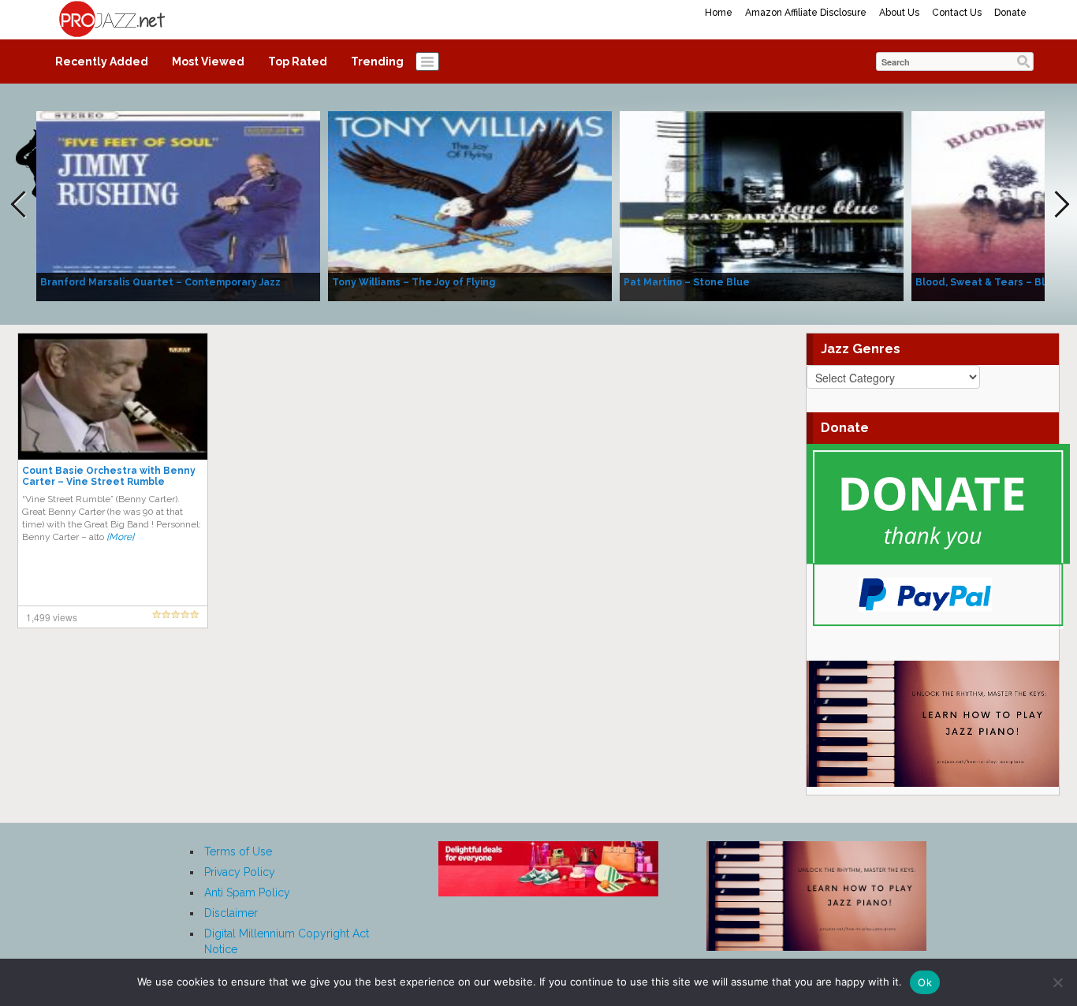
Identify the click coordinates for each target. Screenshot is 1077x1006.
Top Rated (297, 61)
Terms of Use (238, 851)
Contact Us (957, 12)
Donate (1010, 12)
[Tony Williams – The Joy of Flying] (470, 205)
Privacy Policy (239, 872)
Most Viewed (208, 61)
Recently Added (101, 61)
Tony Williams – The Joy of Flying (413, 282)
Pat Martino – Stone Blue (687, 282)
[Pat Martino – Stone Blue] (762, 205)
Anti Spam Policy (247, 892)
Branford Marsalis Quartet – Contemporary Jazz (160, 282)
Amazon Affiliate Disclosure (805, 12)
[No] (1057, 982)
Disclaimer (231, 913)
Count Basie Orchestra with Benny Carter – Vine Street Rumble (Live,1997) (109, 481)
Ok (925, 982)
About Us (899, 12)
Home (718, 12)
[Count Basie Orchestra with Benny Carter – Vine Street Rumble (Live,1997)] (112, 395)
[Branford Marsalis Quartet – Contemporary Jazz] (178, 205)
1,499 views (51, 617)
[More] (120, 536)
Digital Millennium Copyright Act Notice (286, 941)
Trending (377, 61)
